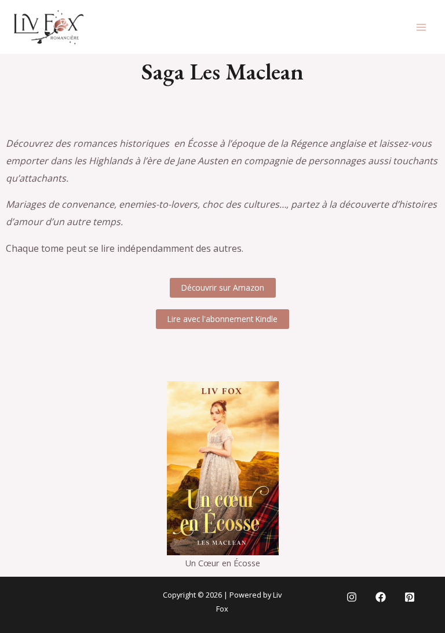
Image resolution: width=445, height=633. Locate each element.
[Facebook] (380, 597)
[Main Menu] (421, 27)
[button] (223, 288)
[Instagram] (351, 597)
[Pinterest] (409, 597)
